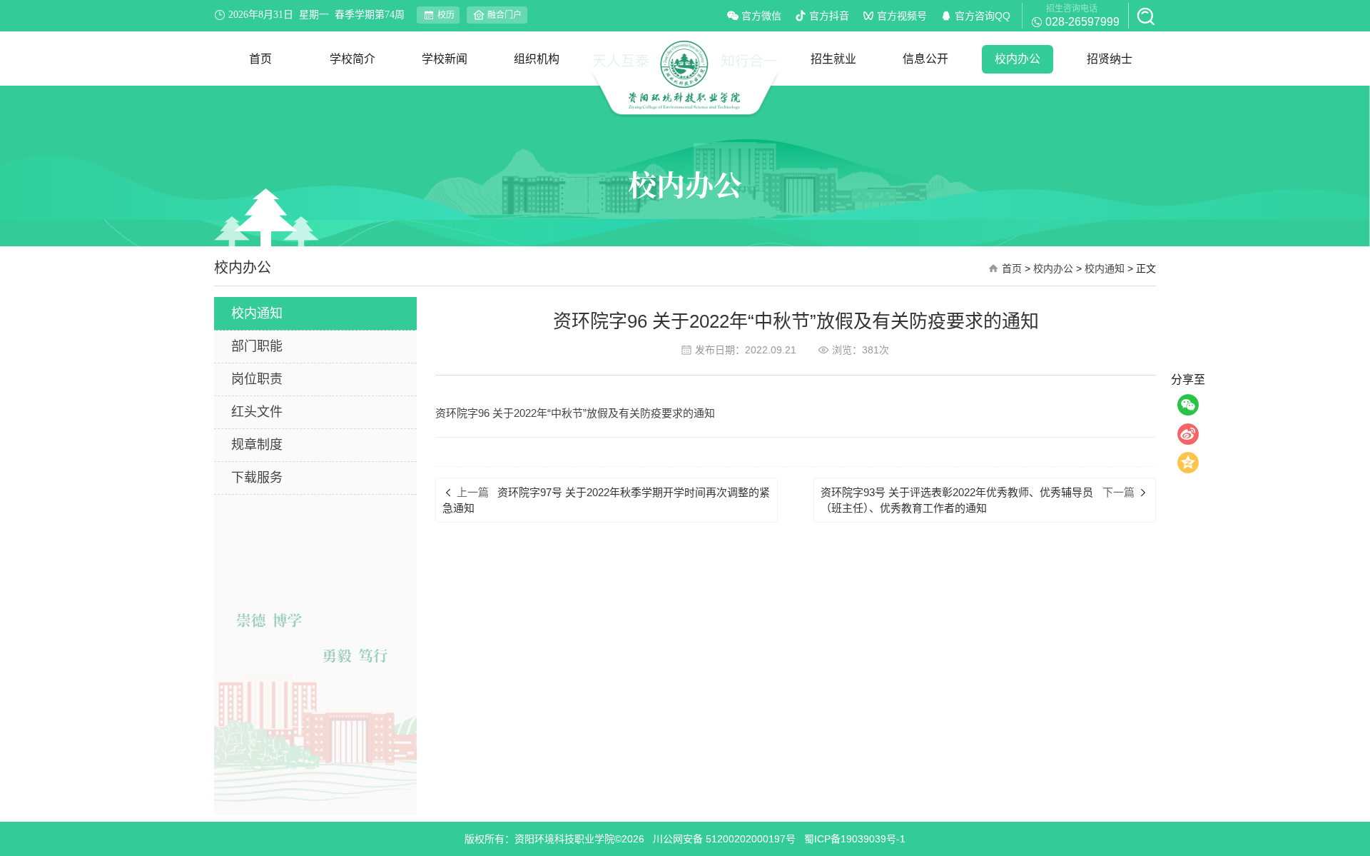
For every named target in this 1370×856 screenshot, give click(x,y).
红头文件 (257, 412)
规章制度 (257, 445)
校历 (446, 15)
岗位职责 (257, 379)
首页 (1012, 268)
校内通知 (1105, 268)
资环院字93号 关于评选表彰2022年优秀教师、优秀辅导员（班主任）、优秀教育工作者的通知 (957, 499)
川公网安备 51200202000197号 (724, 839)
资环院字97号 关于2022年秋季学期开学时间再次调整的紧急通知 (606, 499)
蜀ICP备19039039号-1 (854, 839)
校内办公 (1053, 268)
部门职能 (257, 346)
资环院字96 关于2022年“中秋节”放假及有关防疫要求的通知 (575, 413)
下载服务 (257, 477)
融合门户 (504, 15)
